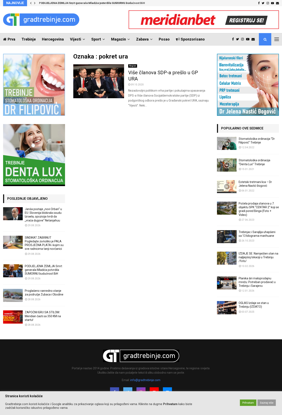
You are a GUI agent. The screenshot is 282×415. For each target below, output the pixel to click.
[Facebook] (234, 39)
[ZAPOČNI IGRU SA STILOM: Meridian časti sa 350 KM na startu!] (13, 316)
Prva (11, 39)
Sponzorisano (193, 39)
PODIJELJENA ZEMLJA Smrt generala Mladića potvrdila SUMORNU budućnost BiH (91, 3)
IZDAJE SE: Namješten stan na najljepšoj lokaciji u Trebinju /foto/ (258, 257)
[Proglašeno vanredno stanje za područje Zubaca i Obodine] (13, 295)
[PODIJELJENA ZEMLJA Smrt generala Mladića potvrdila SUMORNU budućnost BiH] (13, 270)
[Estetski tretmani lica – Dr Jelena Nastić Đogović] (227, 186)
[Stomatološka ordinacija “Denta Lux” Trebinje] (227, 164)
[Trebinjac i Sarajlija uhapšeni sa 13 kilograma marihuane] (227, 236)
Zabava (142, 39)
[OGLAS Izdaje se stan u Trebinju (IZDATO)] (227, 307)
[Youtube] (248, 39)
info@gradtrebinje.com (145, 380)
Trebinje (28, 39)
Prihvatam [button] (248, 402)
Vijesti (75, 39)
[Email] (254, 39)
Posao (164, 39)
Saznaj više (266, 402)
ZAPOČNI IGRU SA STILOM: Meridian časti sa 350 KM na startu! (43, 316)
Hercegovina (53, 39)
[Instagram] (243, 39)
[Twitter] (238, 39)
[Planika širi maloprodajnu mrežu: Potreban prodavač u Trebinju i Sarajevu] (227, 282)
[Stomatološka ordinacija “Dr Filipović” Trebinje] (227, 143)
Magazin (118, 39)
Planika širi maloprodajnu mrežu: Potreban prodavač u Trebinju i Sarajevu (257, 282)
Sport (96, 39)
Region (132, 66)
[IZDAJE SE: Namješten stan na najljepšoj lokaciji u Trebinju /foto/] (227, 258)
